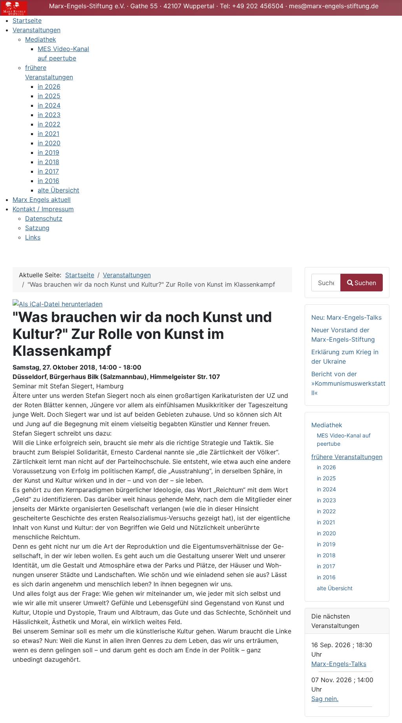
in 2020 (326, 533)
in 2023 (326, 500)
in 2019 (326, 544)
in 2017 (326, 566)
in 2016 (326, 577)
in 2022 (326, 511)
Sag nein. (324, 699)
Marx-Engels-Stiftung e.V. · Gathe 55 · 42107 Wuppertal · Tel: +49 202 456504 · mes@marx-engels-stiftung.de (213, 6)
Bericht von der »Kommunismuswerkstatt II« (348, 383)
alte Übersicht (335, 588)
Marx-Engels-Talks (338, 664)
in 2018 (326, 555)
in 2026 (326, 467)
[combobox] (326, 282)
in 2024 (326, 489)
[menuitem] (27, 20)
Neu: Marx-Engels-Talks (346, 317)
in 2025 (326, 478)
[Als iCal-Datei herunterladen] (57, 303)
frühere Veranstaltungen (346, 457)
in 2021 (326, 522)
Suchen (365, 283)
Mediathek (326, 425)
